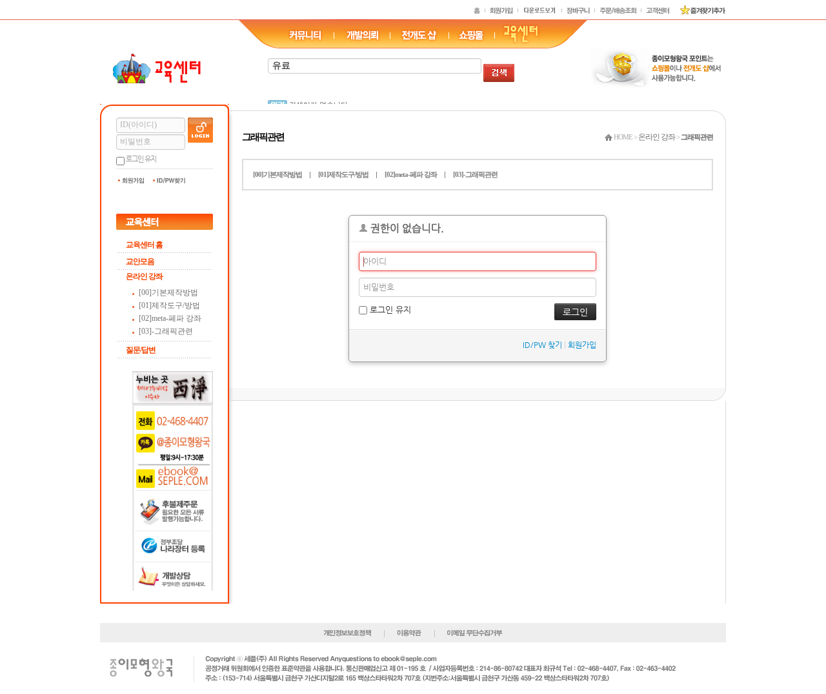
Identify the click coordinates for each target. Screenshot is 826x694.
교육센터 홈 (144, 244)
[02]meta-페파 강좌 (170, 318)
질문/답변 (141, 349)
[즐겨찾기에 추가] (698, 9)
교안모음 (140, 261)
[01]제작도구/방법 (169, 305)
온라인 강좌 (144, 276)
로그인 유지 (141, 159)
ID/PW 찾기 (542, 344)
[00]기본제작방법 (168, 292)
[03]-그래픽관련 (166, 331)
